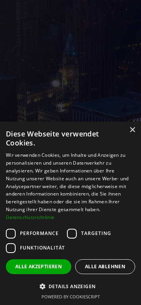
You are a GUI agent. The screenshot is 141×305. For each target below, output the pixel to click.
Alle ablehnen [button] (105, 266)
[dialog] (70, 213)
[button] (70, 286)
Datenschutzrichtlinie (30, 217)
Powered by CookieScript (71, 297)
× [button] (132, 130)
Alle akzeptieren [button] (38, 266)
